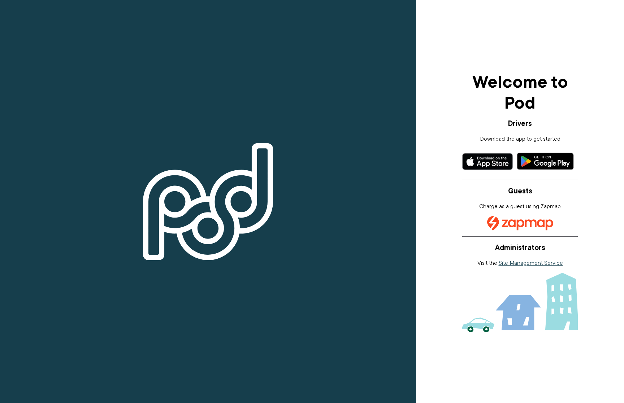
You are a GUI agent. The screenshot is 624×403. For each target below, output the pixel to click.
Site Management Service (531, 262)
